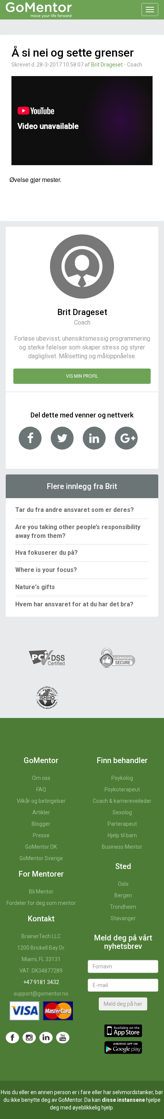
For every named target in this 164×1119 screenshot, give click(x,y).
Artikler (41, 812)
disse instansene (123, 1100)
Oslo (123, 884)
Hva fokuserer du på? (46, 552)
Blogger (41, 824)
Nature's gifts (35, 587)
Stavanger (123, 918)
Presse (41, 835)
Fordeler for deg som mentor (41, 903)
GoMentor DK (41, 847)
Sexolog (122, 812)
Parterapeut (122, 824)
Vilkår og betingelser (41, 801)
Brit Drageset (107, 65)
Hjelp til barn (122, 835)
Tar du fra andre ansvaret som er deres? (74, 509)
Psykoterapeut (122, 789)
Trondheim (123, 907)
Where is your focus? (46, 569)
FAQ (41, 789)
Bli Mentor (41, 891)
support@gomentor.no (41, 994)
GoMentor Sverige (41, 858)
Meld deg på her (123, 1004)
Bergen (123, 895)
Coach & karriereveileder (122, 801)
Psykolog (122, 778)
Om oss (41, 778)
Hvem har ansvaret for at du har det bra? (74, 604)
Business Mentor (122, 847)
